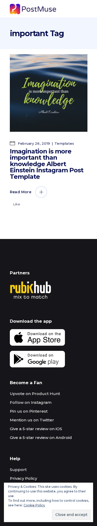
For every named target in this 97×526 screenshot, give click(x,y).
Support (18, 469)
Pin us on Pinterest (29, 411)
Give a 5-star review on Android (41, 437)
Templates (64, 143)
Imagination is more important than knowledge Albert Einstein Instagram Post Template (47, 164)
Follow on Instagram (30, 402)
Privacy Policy (23, 478)
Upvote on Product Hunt (35, 393)
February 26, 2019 (33, 143)
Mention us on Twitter (32, 419)
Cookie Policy (34, 505)
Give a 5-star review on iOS (36, 428)
